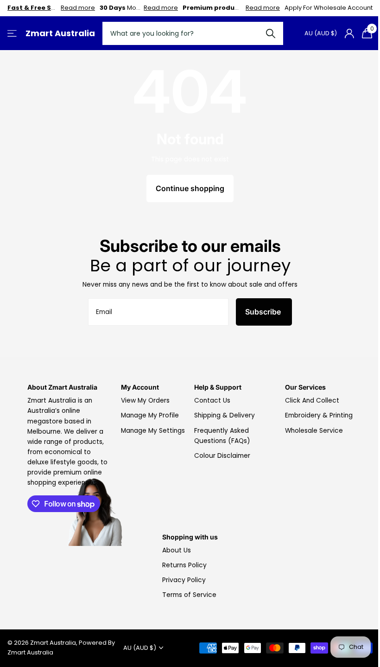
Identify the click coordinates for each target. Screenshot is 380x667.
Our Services (305, 387)
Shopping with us (190, 537)
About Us (176, 550)
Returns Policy (184, 565)
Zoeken (270, 33)
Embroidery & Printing (319, 415)
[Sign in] (349, 33)
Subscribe (264, 311)
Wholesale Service (314, 430)
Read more (78, 7)
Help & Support (217, 387)
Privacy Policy (184, 580)
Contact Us (212, 400)
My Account (140, 387)
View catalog (12, 33)
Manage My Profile (150, 415)
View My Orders (145, 400)
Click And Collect (312, 400)
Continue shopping (190, 188)
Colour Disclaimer (222, 455)
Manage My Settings (153, 430)
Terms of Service (189, 594)
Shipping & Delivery (224, 415)
